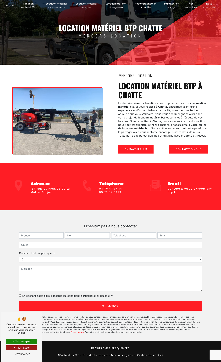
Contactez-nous (188, 149)
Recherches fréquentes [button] (110, 348)
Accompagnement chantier (146, 5)
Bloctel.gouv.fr (77, 332)
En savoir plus (136, 149)
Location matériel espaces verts (56, 5)
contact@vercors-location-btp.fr (190, 190)
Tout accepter (23, 341)
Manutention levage (171, 5)
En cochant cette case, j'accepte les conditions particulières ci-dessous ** (68, 295)
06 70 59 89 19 (110, 192)
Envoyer (114, 305)
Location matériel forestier (86, 5)
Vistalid (65, 355)
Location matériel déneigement (116, 5)
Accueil (10, 5)
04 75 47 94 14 (110, 189)
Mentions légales (122, 355)
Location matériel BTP (28, 5)
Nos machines (191, 5)
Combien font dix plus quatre (37, 253)
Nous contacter (209, 5)
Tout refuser (23, 347)
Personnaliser (22, 354)
